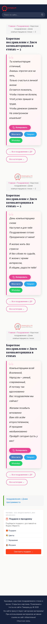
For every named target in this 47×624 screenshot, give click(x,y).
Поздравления (23, 26)
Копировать (21, 127)
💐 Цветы (10, 535)
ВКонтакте (16, 134)
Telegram (30, 134)
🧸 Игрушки (11, 545)
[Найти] (42, 15)
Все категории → (16, 159)
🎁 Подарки (11, 531)
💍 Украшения (12, 540)
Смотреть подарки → (23, 552)
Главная (12, 26)
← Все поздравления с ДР (20, 151)
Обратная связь (23, 621)
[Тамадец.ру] (9, 8)
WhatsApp (16, 140)
